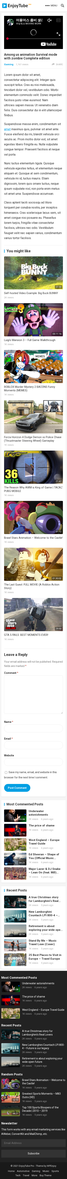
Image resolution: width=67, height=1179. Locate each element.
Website (9, 755)
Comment (11, 672)
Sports (55, 1171)
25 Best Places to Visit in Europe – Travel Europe (45, 956)
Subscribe (33, 1153)
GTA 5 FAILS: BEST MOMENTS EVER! (26, 635)
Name (8, 721)
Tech (17, 1175)
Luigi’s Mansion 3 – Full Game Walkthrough (29, 340)
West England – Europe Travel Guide (44, 841)
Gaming (8, 64)
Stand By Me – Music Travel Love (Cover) (43, 942)
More (34, 1175)
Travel (26, 1175)
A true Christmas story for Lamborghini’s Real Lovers (43, 899)
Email (8, 738)
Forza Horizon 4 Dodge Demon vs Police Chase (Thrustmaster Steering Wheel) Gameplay (32, 439)
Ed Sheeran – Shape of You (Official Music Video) (44, 856)
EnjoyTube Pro (26, 1165)
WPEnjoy (51, 1165)
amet (7, 129)
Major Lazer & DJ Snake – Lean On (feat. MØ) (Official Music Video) (44, 871)
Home (11, 1171)
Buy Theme (45, 1175)
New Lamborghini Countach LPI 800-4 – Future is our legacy (43, 913)
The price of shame (42, 825)
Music (46, 1171)
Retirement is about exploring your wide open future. (45, 928)
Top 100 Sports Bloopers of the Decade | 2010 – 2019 (40, 1109)
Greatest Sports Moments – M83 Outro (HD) (41, 1095)
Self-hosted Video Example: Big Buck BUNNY (31, 293)
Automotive (23, 1171)
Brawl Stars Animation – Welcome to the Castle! (33, 537)
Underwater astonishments (38, 813)
